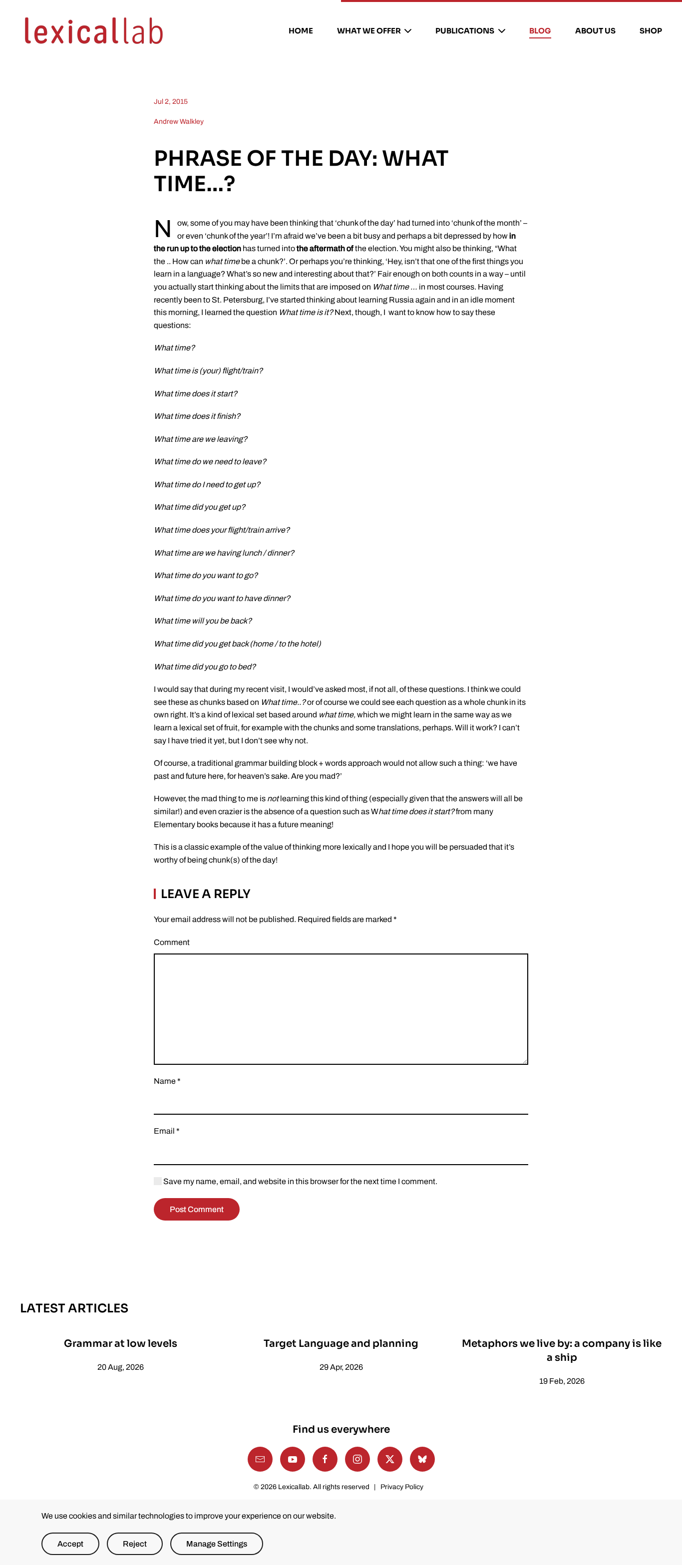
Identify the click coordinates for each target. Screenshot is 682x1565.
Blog (540, 30)
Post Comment (197, 1209)
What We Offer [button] (369, 30)
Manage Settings (216, 1544)
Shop (651, 30)
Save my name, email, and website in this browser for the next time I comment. (299, 1181)
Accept (70, 1544)
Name (167, 1081)
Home (301, 30)
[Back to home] (94, 30)
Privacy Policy (401, 1487)
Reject (135, 1544)
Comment (172, 942)
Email (167, 1131)
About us (595, 30)
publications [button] (464, 30)
